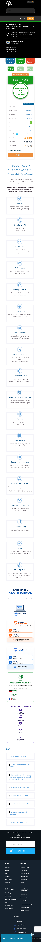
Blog (6, 902)
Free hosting (23, 879)
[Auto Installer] (28, 145)
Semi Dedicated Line (30, 61)
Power (21, 68)
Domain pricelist (24, 907)
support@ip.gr (21, 925)
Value (11, 68)
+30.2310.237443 (21, 928)
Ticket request (9, 908)
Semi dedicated (24, 876)
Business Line (20, 60)
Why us (7, 870)
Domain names (24, 867)
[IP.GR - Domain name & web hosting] (7, 2)
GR (28, 2)
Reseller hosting (24, 873)
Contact (7, 882)
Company (7, 867)
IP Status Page (9, 905)
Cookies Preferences (26, 901)
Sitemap (7, 876)
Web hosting (23, 870)
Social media (8, 879)
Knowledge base (9, 893)
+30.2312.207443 (21, 932)
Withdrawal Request (10, 899)
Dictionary (8, 896)
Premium (30, 68)
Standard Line (10, 60)
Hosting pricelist (24, 910)
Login (24, 18)
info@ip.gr (20, 921)
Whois (22, 882)
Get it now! (20, 155)
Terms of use (24, 894)
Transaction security (26, 904)
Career (7, 873)
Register (31, 18)
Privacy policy (24, 898)
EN (32, 2)
